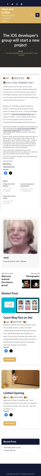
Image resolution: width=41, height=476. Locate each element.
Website (23, 261)
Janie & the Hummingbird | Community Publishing (19, 129)
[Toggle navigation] (32, 15)
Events (15, 82)
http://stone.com (9, 167)
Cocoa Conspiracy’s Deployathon (27, 185)
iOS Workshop (23, 82)
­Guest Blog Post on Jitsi (17, 317)
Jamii (7, 78)
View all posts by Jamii (11, 261)
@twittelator (7, 164)
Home (20, 51)
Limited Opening (13, 393)
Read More (9, 359)
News (30, 82)
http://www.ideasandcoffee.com (23, 114)
